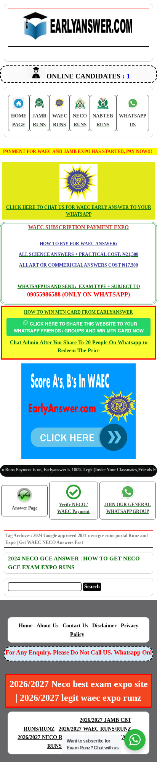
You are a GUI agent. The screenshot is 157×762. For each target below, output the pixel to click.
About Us (47, 625)
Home (25, 625)
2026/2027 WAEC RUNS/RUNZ (95, 729)
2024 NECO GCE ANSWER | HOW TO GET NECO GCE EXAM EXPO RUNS (74, 562)
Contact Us (75, 625)
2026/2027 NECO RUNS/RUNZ (54, 737)
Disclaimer (104, 625)
